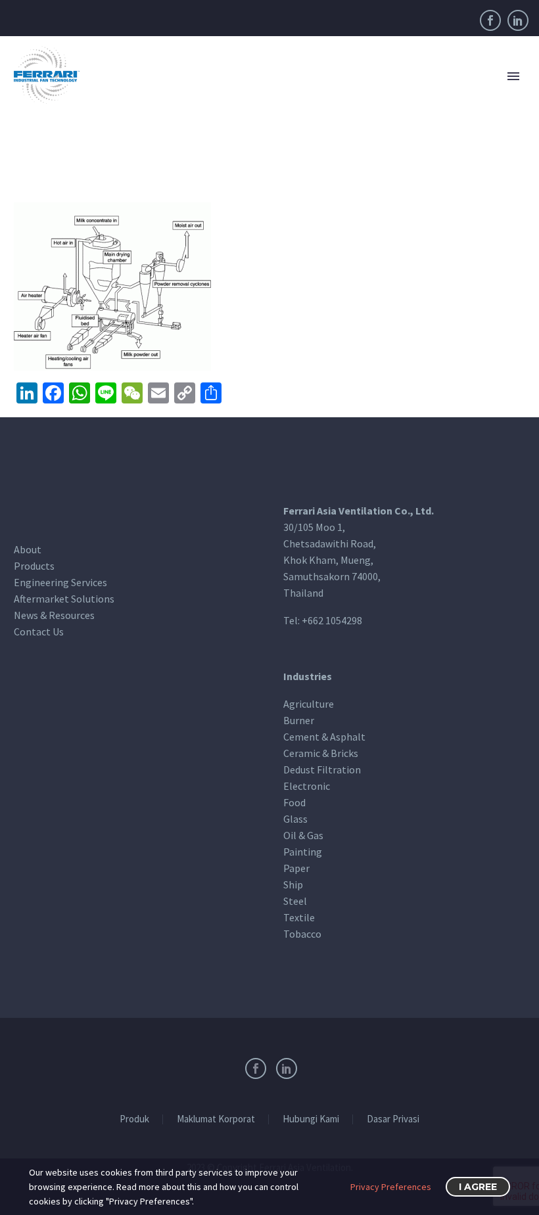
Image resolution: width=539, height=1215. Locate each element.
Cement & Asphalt (324, 736)
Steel (295, 900)
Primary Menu (513, 76)
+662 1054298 (332, 620)
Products (34, 565)
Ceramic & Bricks (320, 753)
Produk (134, 1119)
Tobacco (302, 933)
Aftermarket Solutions (64, 598)
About (27, 549)
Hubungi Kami (311, 1119)
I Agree (478, 1187)
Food (294, 802)
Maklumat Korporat (216, 1119)
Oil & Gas (303, 835)
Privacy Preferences (390, 1187)
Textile (299, 917)
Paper (296, 868)
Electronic (306, 785)
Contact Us (39, 631)
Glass (295, 818)
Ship (293, 884)
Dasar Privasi (393, 1119)
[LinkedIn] (517, 20)
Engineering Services (60, 582)
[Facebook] (490, 20)
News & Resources (54, 615)
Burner (298, 720)
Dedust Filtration (322, 769)
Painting (302, 851)
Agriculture (308, 703)
